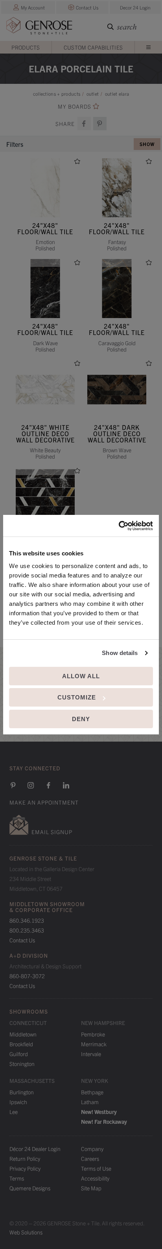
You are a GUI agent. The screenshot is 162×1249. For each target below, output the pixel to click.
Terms (16, 1178)
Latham (90, 1101)
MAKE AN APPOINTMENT (44, 802)
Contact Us (87, 7)
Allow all (81, 676)
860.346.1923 (26, 920)
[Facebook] (48, 785)
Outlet (93, 93)
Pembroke (93, 1034)
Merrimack (94, 1043)
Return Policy (24, 1158)
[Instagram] (30, 785)
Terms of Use (96, 1168)
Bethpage (92, 1091)
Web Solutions (25, 1232)
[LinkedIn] (66, 785)
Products (25, 47)
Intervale (91, 1053)
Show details (120, 652)
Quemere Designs (29, 1188)
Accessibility (95, 1178)
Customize (76, 697)
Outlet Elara (117, 93)
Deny (81, 719)
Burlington (21, 1091)
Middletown (23, 1034)
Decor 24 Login (135, 7)
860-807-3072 (27, 975)
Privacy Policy (24, 1168)
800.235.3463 (26, 930)
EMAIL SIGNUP (51, 831)
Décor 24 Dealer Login (35, 1148)
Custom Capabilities (93, 47)
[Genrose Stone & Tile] (39, 27)
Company (92, 1148)
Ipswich (18, 1101)
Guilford (18, 1053)
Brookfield (21, 1043)
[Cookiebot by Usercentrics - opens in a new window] (118, 526)
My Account (33, 7)
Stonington (22, 1063)
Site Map (91, 1188)
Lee (13, 1111)
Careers (90, 1158)
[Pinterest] (13, 785)
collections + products (57, 93)
